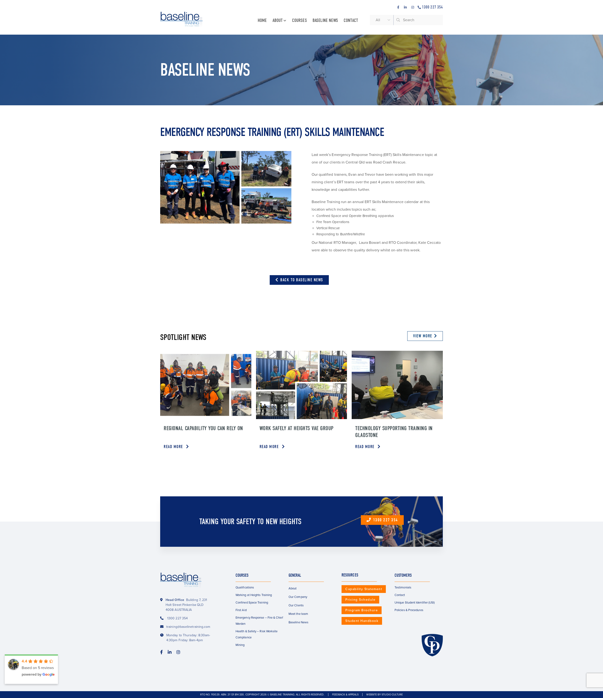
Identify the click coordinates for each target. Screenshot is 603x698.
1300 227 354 (432, 7)
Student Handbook (361, 621)
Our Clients (296, 605)
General (295, 575)
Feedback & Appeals (345, 694)
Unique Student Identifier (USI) (415, 602)
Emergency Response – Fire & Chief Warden (259, 621)
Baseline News (325, 20)
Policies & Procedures (409, 610)
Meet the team (298, 614)
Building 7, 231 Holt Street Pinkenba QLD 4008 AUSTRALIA (186, 605)
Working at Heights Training (254, 595)
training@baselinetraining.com (188, 627)
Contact (351, 20)
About (278, 20)
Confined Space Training (252, 602)
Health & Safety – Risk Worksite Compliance (256, 634)
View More (422, 336)
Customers (403, 575)
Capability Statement (363, 589)
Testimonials (403, 587)
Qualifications (245, 587)
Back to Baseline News (301, 280)
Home (262, 20)
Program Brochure (361, 610)
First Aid (241, 610)
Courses (299, 20)
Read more (174, 446)
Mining (240, 645)
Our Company (298, 597)
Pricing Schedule (360, 600)
